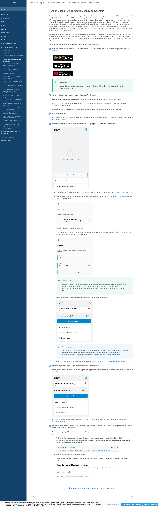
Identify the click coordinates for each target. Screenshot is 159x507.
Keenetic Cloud (7, 128)
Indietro (32, 496)
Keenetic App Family (8, 78)
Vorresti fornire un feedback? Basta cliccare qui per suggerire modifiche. (94, 488)
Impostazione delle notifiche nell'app (12, 85)
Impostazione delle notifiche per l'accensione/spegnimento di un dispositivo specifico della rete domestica (11, 90)
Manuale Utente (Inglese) (37, 3)
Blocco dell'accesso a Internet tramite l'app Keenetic (12, 82)
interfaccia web (127, 192)
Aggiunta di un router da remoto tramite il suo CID (13, 56)
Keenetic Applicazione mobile (9, 47)
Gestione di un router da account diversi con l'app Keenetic (11, 116)
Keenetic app (6, 50)
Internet (3, 25)
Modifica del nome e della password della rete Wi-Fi (12, 104)
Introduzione (5, 18)
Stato (3, 21)
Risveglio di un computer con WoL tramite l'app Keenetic (11, 108)
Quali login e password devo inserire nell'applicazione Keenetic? (12, 112)
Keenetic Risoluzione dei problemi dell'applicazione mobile (11, 64)
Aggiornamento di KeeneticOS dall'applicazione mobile (10, 72)
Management (5, 36)
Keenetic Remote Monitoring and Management (10, 132)
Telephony (4, 40)
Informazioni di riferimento (8, 43)
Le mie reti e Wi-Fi (6, 29)
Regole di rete (5, 32)
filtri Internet (113, 26)
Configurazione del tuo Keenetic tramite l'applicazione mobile (11, 68)
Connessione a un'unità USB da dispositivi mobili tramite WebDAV (11, 125)
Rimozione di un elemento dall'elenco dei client (12, 100)
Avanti (132, 496)
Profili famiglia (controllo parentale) (12, 76)
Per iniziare (4, 14)
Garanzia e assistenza (7, 137)
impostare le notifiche (91, 28)
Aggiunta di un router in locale (10, 53)
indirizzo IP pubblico (108, 38)
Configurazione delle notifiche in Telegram (11, 96)
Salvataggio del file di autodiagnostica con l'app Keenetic (12, 121)
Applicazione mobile (56, 3)
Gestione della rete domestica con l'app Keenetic (12, 60)
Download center (6, 140)
